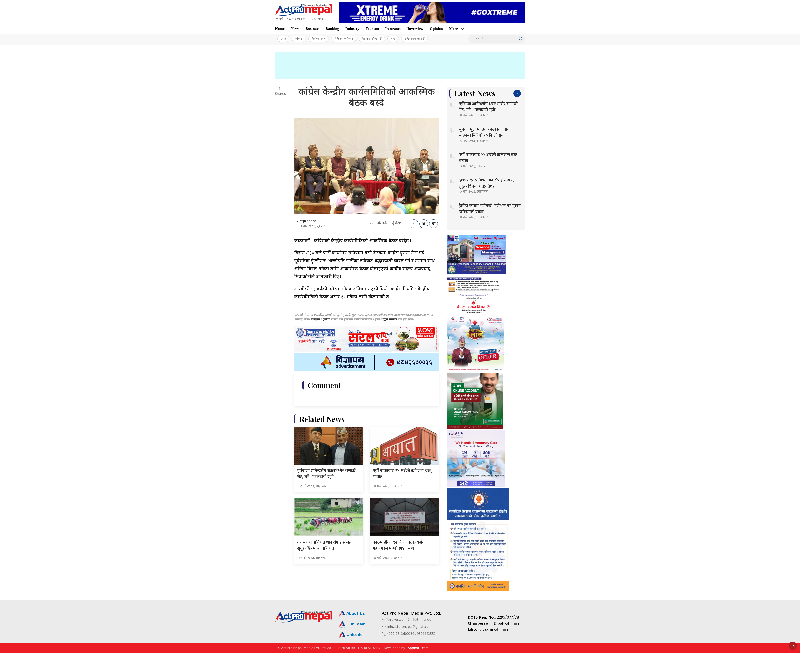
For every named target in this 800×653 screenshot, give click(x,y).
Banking (332, 28)
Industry (352, 28)
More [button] (453, 28)
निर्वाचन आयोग (318, 38)
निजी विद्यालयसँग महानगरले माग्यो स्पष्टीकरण (399, 545)
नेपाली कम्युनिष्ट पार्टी (372, 38)
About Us (355, 614)
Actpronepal (307, 221)
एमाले (283, 38)
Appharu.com (418, 648)
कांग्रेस (298, 38)
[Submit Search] (521, 39)
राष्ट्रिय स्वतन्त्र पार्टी (415, 38)
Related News (322, 418)
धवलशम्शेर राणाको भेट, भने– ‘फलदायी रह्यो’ (326, 473)
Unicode (354, 635)
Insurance (393, 28)
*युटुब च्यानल (389, 319)
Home (280, 28)
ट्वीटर (326, 319)
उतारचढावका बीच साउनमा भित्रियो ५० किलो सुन (484, 132)
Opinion (436, 28)
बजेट (393, 38)
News (295, 28)
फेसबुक (315, 319)
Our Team (355, 624)
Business (312, 28)
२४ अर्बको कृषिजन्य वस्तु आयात (402, 473)
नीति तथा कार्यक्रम (344, 38)
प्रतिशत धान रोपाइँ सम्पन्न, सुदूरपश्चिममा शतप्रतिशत (324, 545)
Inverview (416, 28)
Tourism (372, 28)
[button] (793, 646)
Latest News (475, 93)
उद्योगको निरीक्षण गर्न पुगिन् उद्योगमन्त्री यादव (490, 208)
